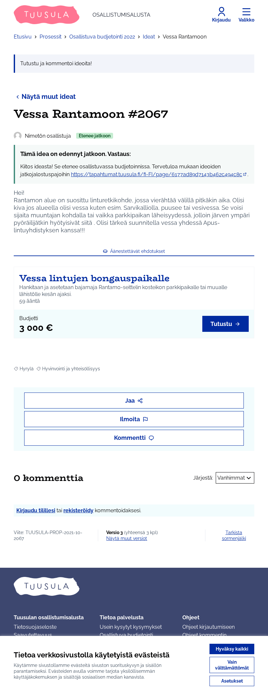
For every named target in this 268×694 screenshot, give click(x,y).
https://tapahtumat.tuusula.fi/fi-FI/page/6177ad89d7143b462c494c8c (159, 174)
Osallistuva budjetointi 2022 (102, 37)
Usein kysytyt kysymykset (131, 627)
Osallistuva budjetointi (126, 635)
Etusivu (23, 37)
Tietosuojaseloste (35, 627)
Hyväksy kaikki (232, 649)
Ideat (149, 37)
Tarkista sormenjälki (234, 535)
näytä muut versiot (126, 538)
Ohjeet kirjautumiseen (208, 627)
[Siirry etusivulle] (134, 586)
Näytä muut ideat (49, 96)
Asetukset (232, 681)
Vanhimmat (231, 478)
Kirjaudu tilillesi (35, 510)
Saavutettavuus (33, 635)
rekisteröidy (78, 510)
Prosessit (50, 37)
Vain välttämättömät (232, 665)
